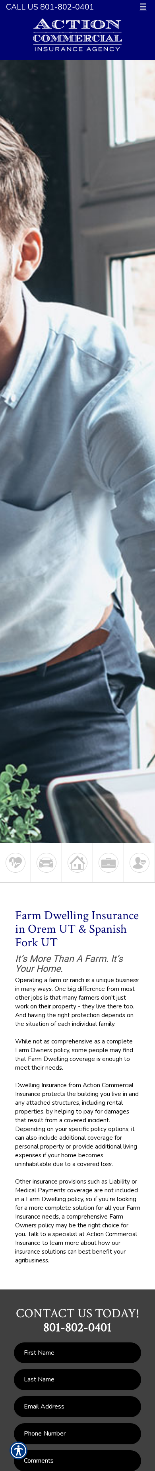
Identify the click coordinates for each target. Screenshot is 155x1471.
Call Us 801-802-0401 (50, 7)
